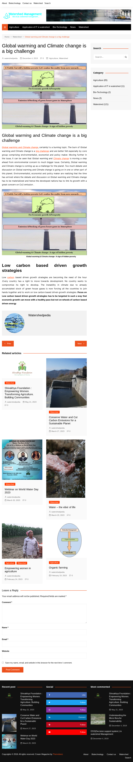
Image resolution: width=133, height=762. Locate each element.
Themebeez (58, 754)
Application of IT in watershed (36, 27)
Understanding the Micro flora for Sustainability (117, 718)
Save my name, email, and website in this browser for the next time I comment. (38, 663)
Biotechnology (15, 3)
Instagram (120, 4)
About (4, 3)
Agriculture (14, 27)
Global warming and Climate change (20, 147)
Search (47, 3)
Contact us (27, 3)
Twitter (116, 4)
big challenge (42, 151)
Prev (9, 343)
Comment (7, 602)
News (73, 27)
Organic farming (58, 567)
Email (5, 639)
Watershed (38, 3)
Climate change (61, 158)
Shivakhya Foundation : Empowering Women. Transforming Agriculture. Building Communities (31, 699)
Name (5, 627)
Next (80, 343)
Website (5, 651)
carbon (10, 277)
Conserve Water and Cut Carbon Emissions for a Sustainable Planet (63, 420)
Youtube (125, 4)
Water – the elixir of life (62, 507)
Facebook (111, 4)
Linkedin (129, 4)
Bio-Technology (60, 27)
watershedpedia (11, 58)
